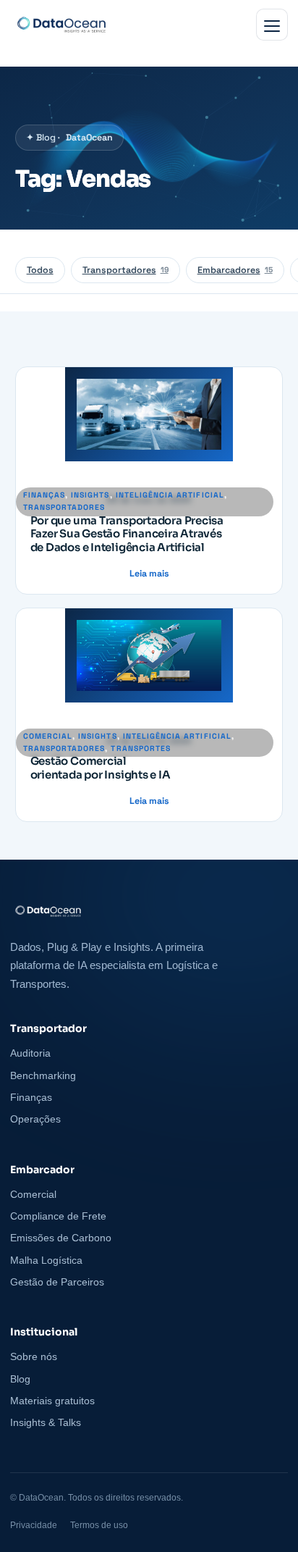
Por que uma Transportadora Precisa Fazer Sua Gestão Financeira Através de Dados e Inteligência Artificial (127, 534)
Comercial (47, 736)
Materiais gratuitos (52, 1400)
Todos (40, 270)
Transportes (141, 748)
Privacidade (33, 1525)
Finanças (44, 495)
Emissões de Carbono (60, 1237)
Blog (20, 1379)
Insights (90, 495)
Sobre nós (33, 1356)
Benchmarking (43, 1075)
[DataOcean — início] (149, 911)
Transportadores (125, 270)
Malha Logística (46, 1260)
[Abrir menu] (272, 25)
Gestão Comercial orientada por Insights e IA (100, 768)
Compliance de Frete (58, 1216)
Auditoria (30, 1053)
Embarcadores (235, 270)
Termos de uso (99, 1525)
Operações (35, 1119)
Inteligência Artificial (170, 495)
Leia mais (149, 574)
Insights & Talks (45, 1422)
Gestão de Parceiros (57, 1282)
